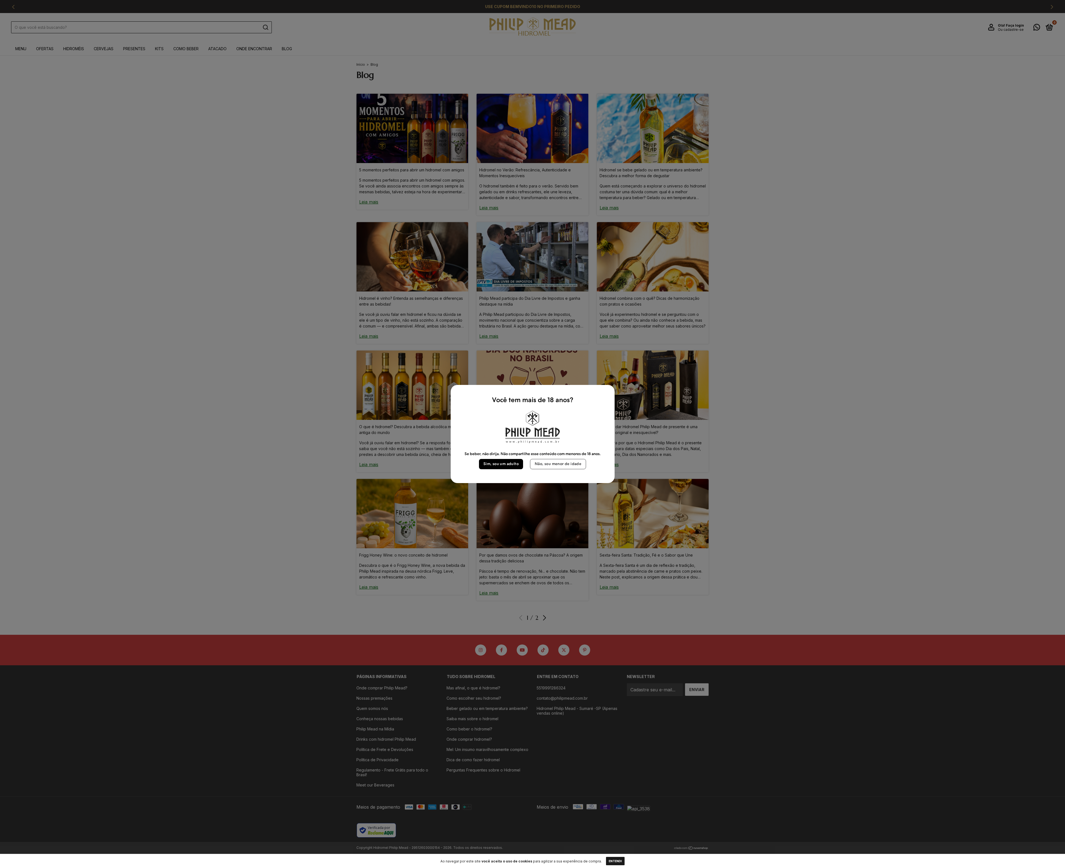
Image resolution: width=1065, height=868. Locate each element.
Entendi (615, 861)
